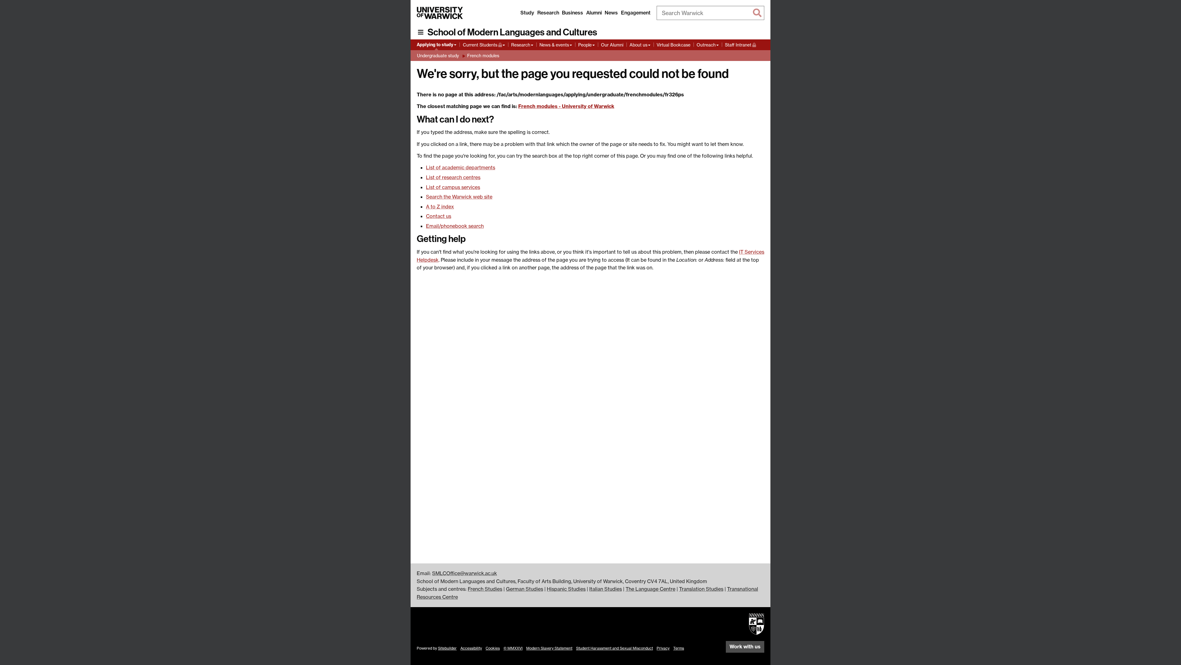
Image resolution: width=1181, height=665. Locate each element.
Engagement (635, 13)
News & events (554, 44)
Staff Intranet (740, 44)
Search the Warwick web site (459, 197)
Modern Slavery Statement (549, 648)
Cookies (493, 648)
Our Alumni (612, 44)
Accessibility (471, 648)
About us (638, 44)
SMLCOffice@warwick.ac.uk (464, 573)
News (611, 13)
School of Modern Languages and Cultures (512, 32)
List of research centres (453, 177)
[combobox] (710, 13)
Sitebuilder (447, 648)
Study (527, 13)
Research (548, 13)
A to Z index (440, 207)
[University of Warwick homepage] (440, 13)
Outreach (706, 44)
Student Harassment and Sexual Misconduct (614, 648)
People (585, 44)
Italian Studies (605, 589)
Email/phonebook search (455, 226)
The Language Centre (650, 589)
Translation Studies (701, 589)
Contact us (438, 216)
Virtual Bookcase (673, 44)
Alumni (594, 13)
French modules (483, 55)
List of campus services (453, 187)
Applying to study (435, 44)
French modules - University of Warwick (566, 106)
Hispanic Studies (566, 589)
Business (572, 13)
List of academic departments (460, 167)
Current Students (484, 44)
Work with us (745, 646)
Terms (678, 648)
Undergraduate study (438, 55)
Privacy (663, 648)
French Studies (485, 589)
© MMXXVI (513, 648)
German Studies (524, 589)
